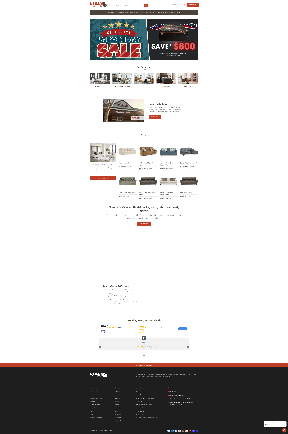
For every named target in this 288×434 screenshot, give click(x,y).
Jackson (117, 404)
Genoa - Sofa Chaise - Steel (188, 163)
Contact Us (192, 5)
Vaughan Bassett (119, 421)
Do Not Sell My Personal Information (146, 417)
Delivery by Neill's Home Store (145, 398)
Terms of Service (141, 414)
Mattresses (166, 86)
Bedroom (144, 86)
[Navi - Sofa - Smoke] (189, 181)
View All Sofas (103, 178)
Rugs (91, 411)
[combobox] (131, 5)
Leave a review (182, 329)
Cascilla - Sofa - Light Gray (126, 192)
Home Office (188, 86)
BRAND (113, 12)
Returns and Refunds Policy (144, 404)
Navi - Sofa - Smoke (186, 192)
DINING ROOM (139, 12)
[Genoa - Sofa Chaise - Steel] (189, 152)
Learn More (154, 117)
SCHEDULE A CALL (175, 12)
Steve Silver (118, 417)
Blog (137, 391)
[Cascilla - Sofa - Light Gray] (128, 181)
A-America (118, 391)
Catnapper (118, 398)
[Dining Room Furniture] (122, 78)
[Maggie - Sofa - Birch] (128, 152)
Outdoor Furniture (95, 404)
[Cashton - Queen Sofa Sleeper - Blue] (169, 152)
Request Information (145, 365)
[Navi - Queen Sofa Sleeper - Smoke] (148, 181)
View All (144, 69)
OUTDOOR (156, 12)
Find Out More (144, 224)
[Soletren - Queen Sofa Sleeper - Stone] (169, 181)
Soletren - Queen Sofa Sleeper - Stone (166, 193)
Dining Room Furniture (122, 86)
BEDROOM (148, 12)
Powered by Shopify (107, 430)
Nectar (117, 411)
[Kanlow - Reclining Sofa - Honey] (148, 152)
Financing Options (141, 408)
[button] (100, 347)
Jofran (116, 408)
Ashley (117, 395)
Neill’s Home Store (98, 430)
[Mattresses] (166, 78)
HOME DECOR (164, 12)
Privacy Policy (140, 411)
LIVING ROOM (120, 12)
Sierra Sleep (118, 414)
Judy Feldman (143, 342)
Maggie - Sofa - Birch (125, 163)
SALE (109, 12)
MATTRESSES (130, 12)
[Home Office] (188, 78)
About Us (138, 395)
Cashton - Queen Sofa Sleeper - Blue (166, 164)
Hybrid (92, 414)
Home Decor (94, 408)
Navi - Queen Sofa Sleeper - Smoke (147, 193)
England (117, 401)
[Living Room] (100, 78)
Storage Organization (96, 417)
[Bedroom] (144, 78)
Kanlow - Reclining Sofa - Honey (146, 164)
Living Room (99, 86)
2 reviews (144, 344)
